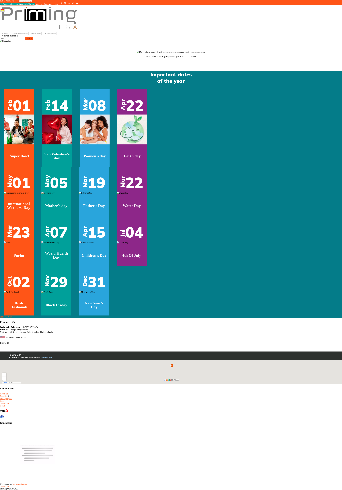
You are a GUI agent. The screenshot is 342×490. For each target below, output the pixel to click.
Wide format (37, 33)
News (56, 4)
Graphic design (51, 33)
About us (39, 4)
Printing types (6, 398)
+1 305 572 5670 (12, 1)
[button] (4, 317)
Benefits (3, 396)
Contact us (48, 4)
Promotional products (21, 33)
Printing (5, 33)
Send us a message (25, 1)
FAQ (2, 401)
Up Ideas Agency (19, 484)
